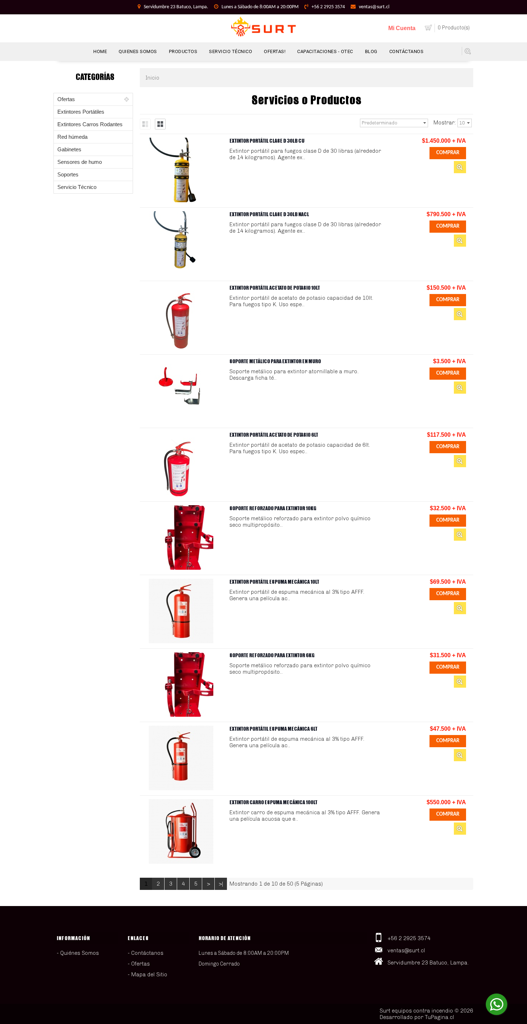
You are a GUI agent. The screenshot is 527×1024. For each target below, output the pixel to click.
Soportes (68, 174)
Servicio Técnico (76, 187)
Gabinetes (69, 149)
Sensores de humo (79, 162)
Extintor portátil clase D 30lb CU (266, 141)
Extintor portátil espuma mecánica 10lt (274, 582)
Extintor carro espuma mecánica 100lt (273, 802)
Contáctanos (147, 953)
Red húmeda (72, 137)
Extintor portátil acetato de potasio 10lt (274, 288)
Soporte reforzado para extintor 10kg (272, 508)
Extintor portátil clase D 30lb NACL (269, 214)
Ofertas (66, 99)
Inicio (153, 78)
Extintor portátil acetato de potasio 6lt (273, 435)
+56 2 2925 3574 (328, 7)
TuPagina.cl (439, 1017)
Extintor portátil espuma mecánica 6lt (273, 729)
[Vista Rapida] (460, 167)
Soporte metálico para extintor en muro (275, 361)
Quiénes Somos (79, 953)
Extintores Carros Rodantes (90, 124)
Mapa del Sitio (149, 974)
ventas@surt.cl (374, 7)
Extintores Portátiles (80, 112)
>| (221, 884)
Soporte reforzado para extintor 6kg (271, 655)
